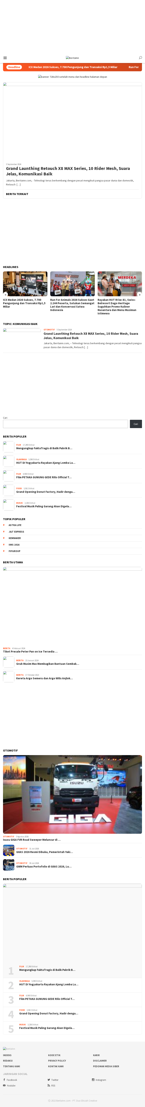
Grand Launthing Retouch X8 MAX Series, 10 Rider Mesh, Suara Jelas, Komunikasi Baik (68, 171)
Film (18, 445)
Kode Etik (54, 1055)
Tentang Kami (11, 1066)
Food (19, 488)
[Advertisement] (72, 26)
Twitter (54, 1080)
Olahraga (21, 459)
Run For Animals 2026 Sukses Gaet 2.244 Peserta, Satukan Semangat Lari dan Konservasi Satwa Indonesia (72, 305)
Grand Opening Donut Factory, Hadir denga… (45, 492)
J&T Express (16, 531)
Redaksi (8, 1060)
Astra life (15, 525)
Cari (5, 417)
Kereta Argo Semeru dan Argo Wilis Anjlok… (44, 678)
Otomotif (49, 329)
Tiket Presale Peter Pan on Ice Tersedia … (30, 651)
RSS (53, 1085)
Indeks (7, 1055)
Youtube (11, 1085)
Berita (6, 648)
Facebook (12, 1080)
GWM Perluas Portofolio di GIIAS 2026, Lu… (44, 866)
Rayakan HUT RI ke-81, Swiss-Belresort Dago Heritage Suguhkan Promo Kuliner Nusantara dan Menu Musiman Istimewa (117, 306)
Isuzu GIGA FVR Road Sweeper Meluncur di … (32, 839)
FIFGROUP (14, 551)
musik (19, 503)
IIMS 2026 (14, 544)
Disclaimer (100, 1060)
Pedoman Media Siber (106, 1066)
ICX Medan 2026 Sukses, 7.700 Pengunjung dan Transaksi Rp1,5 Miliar (50, 67)
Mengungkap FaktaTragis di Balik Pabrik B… (44, 448)
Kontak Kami (56, 1066)
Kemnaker (15, 538)
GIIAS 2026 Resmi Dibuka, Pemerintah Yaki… (44, 852)
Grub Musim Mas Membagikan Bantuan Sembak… (47, 664)
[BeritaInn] (72, 57)
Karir (96, 1055)
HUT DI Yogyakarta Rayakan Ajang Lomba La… (45, 462)
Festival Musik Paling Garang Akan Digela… (44, 506)
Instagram (101, 1080)
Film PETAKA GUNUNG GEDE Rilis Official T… (44, 477)
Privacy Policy (57, 1060)
